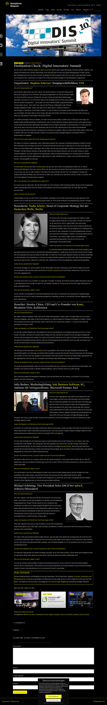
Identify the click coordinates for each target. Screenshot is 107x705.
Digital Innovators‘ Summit (41, 70)
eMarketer (42, 167)
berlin (33, 614)
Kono (80, 304)
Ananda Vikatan (66, 446)
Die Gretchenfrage (54, 582)
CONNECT (86, 9)
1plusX (78, 485)
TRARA (53, 9)
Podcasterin (85, 576)
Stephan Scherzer (40, 83)
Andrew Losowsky (53, 270)
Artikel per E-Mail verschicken (24, 612)
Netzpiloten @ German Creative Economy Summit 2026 (79, 603)
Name (15, 668)
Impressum (6, 701)
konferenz (70, 614)
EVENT (16, 63)
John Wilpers (78, 441)
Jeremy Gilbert (41, 169)
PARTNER (21, 63)
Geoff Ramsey (24, 167)
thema (81, 614)
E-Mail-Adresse (18, 676)
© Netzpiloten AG (99, 701)
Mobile (76, 614)
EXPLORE (66, 9)
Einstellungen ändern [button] (53, 700)
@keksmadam (33, 582)
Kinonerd (77, 576)
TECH (47, 9)
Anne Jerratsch (37, 63)
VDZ (81, 83)
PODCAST (41, 9)
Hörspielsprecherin (20, 579)
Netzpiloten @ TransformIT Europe (53, 604)
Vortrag (86, 614)
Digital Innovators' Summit (57, 614)
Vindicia (40, 350)
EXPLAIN (59, 9)
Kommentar (17, 646)
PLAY (72, 9)
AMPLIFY (78, 9)
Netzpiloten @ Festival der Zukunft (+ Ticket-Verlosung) (26, 604)
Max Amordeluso (48, 539)
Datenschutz (15, 701)
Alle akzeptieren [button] (53, 696)
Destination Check (42, 614)
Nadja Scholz (37, 206)
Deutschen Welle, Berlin (28, 209)
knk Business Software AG (68, 384)
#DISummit (27, 614)
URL (21, 630)
